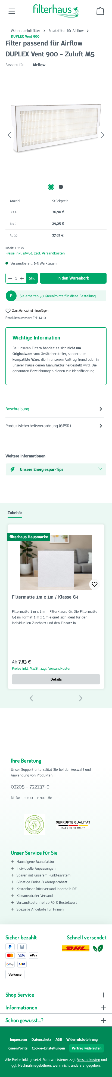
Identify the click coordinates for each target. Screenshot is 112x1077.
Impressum (18, 1039)
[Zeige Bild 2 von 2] (61, 187)
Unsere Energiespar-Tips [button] (41, 469)
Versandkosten (88, 1059)
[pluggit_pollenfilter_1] (56, 129)
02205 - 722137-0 (30, 786)
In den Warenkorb (73, 278)
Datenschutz (41, 1039)
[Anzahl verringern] (10, 278)
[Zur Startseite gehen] (56, 11)
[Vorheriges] (9, 135)
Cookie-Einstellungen (48, 1048)
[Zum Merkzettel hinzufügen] (94, 584)
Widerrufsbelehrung (82, 1039)
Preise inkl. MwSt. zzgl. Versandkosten (35, 253)
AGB (58, 1039)
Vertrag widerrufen (86, 1048)
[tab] (54, 409)
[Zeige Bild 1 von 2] (51, 187)
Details (56, 679)
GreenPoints (17, 1048)
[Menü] (11, 11)
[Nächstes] (102, 135)
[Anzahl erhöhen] (22, 278)
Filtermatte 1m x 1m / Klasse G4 (45, 597)
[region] (56, 135)
